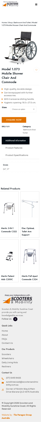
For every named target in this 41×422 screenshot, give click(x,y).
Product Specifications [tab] (16, 155)
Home (4, 23)
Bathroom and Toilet (22, 23)
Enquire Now (14, 119)
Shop (10, 23)
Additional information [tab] (15, 140)
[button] (36, 70)
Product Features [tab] (13, 148)
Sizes (4, 107)
